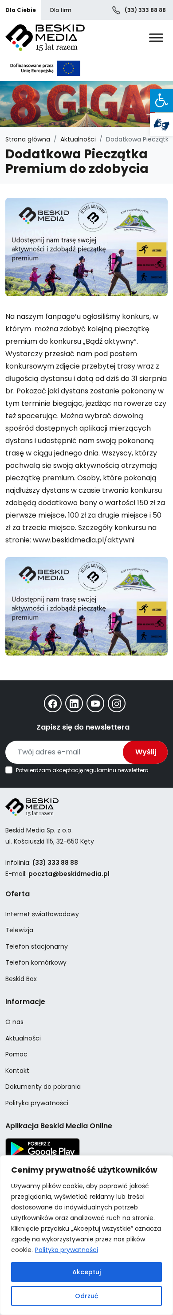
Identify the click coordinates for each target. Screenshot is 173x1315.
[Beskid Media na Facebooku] (53, 703)
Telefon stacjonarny (36, 946)
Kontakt (17, 1070)
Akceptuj (86, 1272)
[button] (161, 100)
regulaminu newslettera (116, 770)
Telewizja (19, 930)
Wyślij (145, 752)
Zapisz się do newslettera (83, 727)
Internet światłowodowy (42, 914)
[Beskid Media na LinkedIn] (74, 703)
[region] (86, 1235)
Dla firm (60, 10)
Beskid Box (21, 978)
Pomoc (16, 1054)
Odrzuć (86, 1295)
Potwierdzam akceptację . (83, 770)
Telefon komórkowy (36, 962)
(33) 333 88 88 (144, 10)
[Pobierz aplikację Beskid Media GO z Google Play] (42, 1148)
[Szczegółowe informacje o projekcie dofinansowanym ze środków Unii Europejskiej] (45, 68)
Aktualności (78, 139)
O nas (14, 1021)
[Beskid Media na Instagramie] (117, 703)
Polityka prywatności (66, 1249)
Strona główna (27, 139)
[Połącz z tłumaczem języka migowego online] (161, 124)
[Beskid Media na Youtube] (95, 703)
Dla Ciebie (20, 10)
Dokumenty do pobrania (43, 1086)
